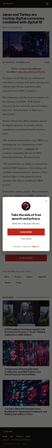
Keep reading (26, 238)
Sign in (35, 246)
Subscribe (26, 232)
